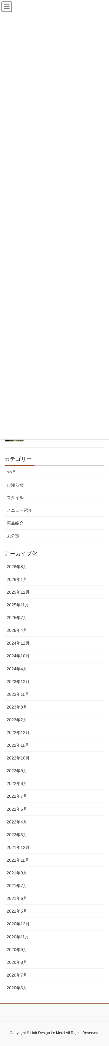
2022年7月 (17, 796)
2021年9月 (17, 872)
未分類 (13, 536)
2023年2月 (17, 719)
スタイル (15, 497)
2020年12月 (18, 923)
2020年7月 (17, 975)
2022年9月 (17, 770)
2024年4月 (17, 668)
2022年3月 (17, 834)
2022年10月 (18, 758)
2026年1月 (17, 579)
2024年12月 (18, 643)
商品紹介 (15, 523)
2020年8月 (17, 962)
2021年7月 (17, 885)
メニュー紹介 (19, 510)
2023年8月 (17, 707)
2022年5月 (17, 809)
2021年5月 (17, 911)
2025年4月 (17, 630)
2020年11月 (18, 936)
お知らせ (15, 484)
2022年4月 (17, 822)
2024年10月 (18, 655)
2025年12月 (18, 592)
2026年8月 (17, 566)
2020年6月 (17, 987)
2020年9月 (17, 949)
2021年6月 (17, 898)
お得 (11, 472)
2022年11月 (18, 745)
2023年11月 (18, 694)
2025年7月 (17, 617)
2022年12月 (18, 732)
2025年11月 (18, 604)
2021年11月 (18, 860)
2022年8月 (17, 783)
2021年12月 (18, 847)
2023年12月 (18, 681)
